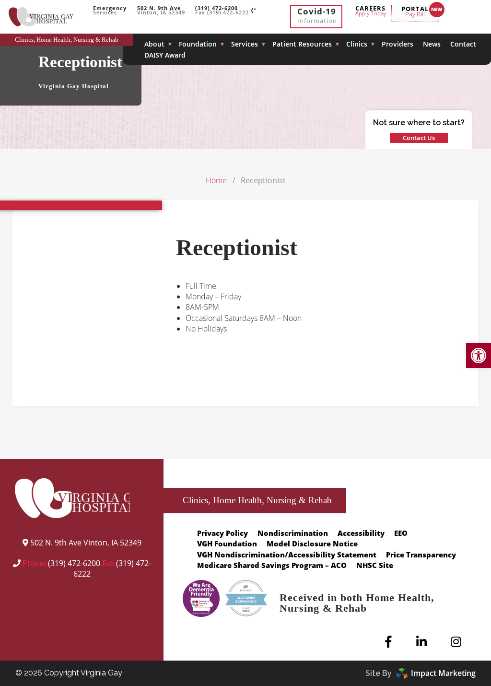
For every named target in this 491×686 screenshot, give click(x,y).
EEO (401, 533)
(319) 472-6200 (74, 563)
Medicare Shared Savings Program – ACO (272, 565)
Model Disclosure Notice (312, 543)
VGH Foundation (227, 543)
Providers (397, 43)
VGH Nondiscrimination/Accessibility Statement (286, 554)
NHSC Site (374, 565)
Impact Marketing (443, 673)
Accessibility (361, 533)
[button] (478, 355)
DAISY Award (165, 54)
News (432, 43)
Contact (463, 43)
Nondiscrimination (292, 533)
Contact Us (419, 137)
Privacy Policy (222, 533)
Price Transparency (421, 554)
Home (216, 180)
